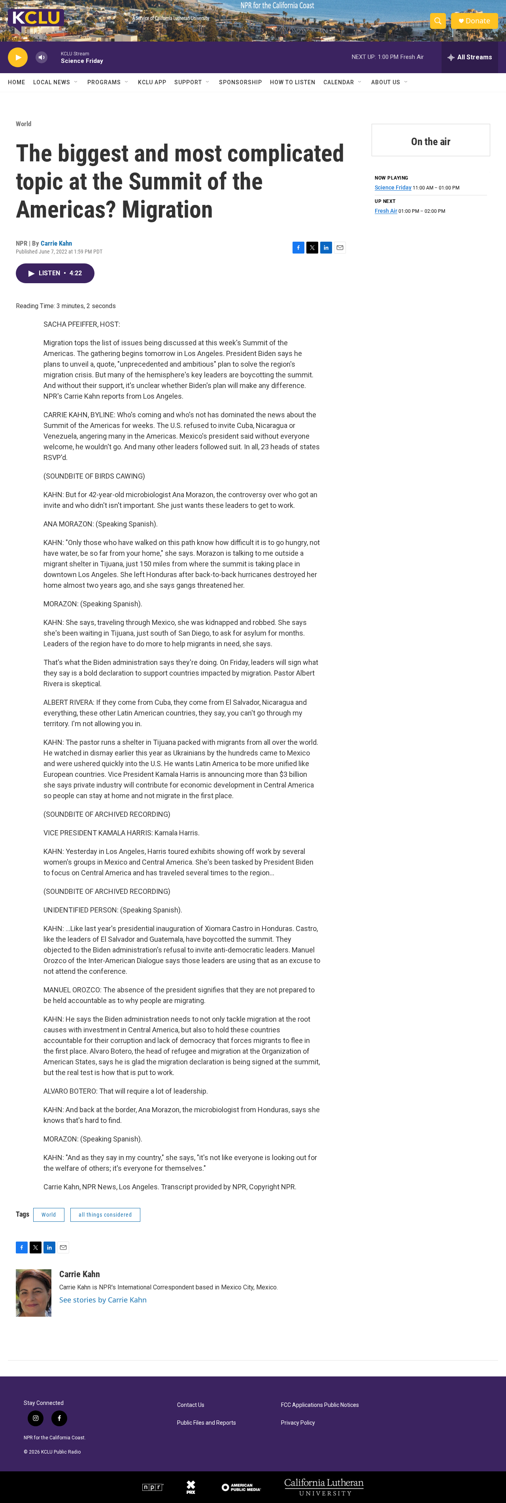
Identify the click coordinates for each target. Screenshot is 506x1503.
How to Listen (292, 82)
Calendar (338, 82)
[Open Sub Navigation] (76, 82)
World (23, 124)
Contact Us (190, 1405)
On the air (431, 142)
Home (16, 82)
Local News (51, 82)
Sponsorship (240, 82)
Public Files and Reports (206, 1423)
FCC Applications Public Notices (320, 1405)
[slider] (54, 57)
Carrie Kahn (56, 243)
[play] (17, 57)
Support (188, 82)
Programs (104, 82)
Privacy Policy (298, 1423)
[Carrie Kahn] (33, 1293)
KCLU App (152, 82)
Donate (478, 21)
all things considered (105, 1214)
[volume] (41, 57)
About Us (385, 82)
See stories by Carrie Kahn (103, 1299)
